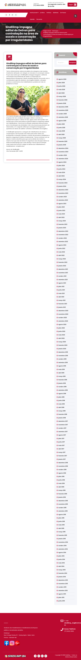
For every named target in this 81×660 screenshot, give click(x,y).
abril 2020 (61, 338)
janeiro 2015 (62, 539)
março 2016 (61, 490)
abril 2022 (61, 255)
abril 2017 (61, 449)
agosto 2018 (62, 393)
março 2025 (62, 138)
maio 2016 (61, 483)
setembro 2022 (63, 241)
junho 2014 (61, 559)
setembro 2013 (63, 590)
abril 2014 (61, 566)
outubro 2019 (62, 359)
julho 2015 (61, 518)
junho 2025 (61, 127)
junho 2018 (61, 400)
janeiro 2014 (62, 577)
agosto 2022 (62, 245)
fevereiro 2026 (62, 100)
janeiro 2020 (62, 349)
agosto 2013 (62, 594)
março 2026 (62, 96)
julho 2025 (61, 124)
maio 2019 (61, 369)
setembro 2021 (63, 279)
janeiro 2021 (62, 307)
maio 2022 (61, 252)
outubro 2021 (62, 276)
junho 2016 (61, 480)
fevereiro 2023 (62, 224)
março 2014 (62, 570)
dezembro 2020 (63, 310)
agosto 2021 (62, 283)
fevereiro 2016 (62, 494)
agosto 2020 (62, 324)
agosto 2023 (62, 203)
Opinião (32, 19)
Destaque (55, 31)
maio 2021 (61, 293)
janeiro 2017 (62, 459)
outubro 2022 (62, 238)
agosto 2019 (62, 366)
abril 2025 (61, 134)
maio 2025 (61, 131)
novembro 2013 (63, 583)
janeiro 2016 (62, 497)
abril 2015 (61, 528)
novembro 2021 (63, 273)
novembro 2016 (63, 466)
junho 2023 (61, 210)
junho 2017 (61, 442)
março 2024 (62, 179)
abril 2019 (61, 373)
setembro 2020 (63, 321)
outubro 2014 (62, 545)
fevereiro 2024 (62, 183)
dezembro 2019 (63, 352)
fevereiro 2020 (62, 345)
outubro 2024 (62, 155)
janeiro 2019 (62, 383)
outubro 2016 (62, 469)
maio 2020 (61, 335)
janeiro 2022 (62, 266)
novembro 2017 (63, 425)
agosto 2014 (62, 552)
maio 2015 (61, 525)
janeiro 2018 (62, 418)
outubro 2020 (62, 317)
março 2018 (61, 411)
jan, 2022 (9, 57)
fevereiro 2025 (62, 141)
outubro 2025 (62, 114)
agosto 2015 (62, 514)
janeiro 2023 (62, 228)
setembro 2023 (63, 200)
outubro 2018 (62, 387)
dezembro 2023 (63, 190)
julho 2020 (61, 328)
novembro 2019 (63, 355)
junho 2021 (61, 290)
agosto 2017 (62, 435)
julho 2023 (61, 207)
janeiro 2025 (62, 145)
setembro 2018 (63, 390)
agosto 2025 (62, 121)
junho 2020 (61, 331)
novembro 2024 (63, 152)
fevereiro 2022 (62, 262)
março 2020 (62, 342)
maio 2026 (61, 89)
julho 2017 (61, 438)
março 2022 (62, 259)
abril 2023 (61, 217)
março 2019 (61, 376)
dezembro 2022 (63, 231)
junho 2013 (61, 601)
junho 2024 (61, 169)
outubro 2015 (62, 507)
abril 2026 (61, 93)
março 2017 (61, 452)
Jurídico (42, 12)
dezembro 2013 (63, 580)
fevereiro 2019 (62, 380)
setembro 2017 (63, 431)
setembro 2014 (63, 549)
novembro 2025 (63, 110)
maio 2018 (61, 404)
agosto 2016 (62, 473)
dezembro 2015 (63, 501)
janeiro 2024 (62, 186)
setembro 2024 (63, 158)
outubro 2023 (62, 197)
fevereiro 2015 (62, 535)
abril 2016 (61, 487)
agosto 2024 (62, 162)
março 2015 (61, 532)
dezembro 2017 (63, 421)
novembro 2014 (63, 542)
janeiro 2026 (62, 103)
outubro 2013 (62, 587)
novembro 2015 (63, 504)
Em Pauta (63, 12)
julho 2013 (61, 597)
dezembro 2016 (63, 463)
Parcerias (39, 19)
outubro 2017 (62, 428)
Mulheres (55, 12)
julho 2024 (61, 165)
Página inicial (47, 31)
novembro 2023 (63, 193)
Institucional (33, 12)
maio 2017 (61, 445)
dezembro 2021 (63, 269)
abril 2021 (61, 297)
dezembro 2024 (63, 148)
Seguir (71, 4)
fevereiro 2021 (62, 304)
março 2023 (62, 221)
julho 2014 (61, 556)
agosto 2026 (62, 79)
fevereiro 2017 (62, 456)
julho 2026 (61, 82)
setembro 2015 (63, 511)
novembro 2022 (63, 234)
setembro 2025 (63, 117)
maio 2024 (61, 172)
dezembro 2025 (63, 107)
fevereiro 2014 (62, 573)
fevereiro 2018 (62, 414)
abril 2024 (61, 176)
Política (49, 12)
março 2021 (61, 300)
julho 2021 (61, 286)
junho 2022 (61, 248)
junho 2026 (61, 86)
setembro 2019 (63, 362)
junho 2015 (61, 521)
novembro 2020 (63, 314)
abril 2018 (61, 407)
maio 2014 (61, 563)
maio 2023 (61, 214)
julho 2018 (61, 397)
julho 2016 (61, 476)
